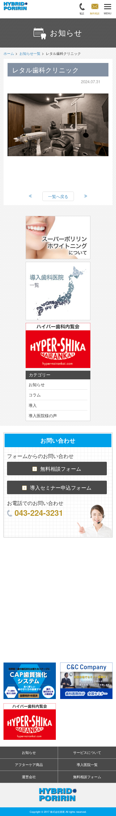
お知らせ (37, 384)
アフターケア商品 (29, 764)
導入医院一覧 (87, 764)
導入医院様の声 (43, 415)
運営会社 (29, 776)
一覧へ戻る (58, 196)
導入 (33, 405)
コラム (35, 394)
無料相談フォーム (60, 468)
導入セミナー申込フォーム (60, 487)
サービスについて (87, 752)
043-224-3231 (39, 512)
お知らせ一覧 (29, 53)
